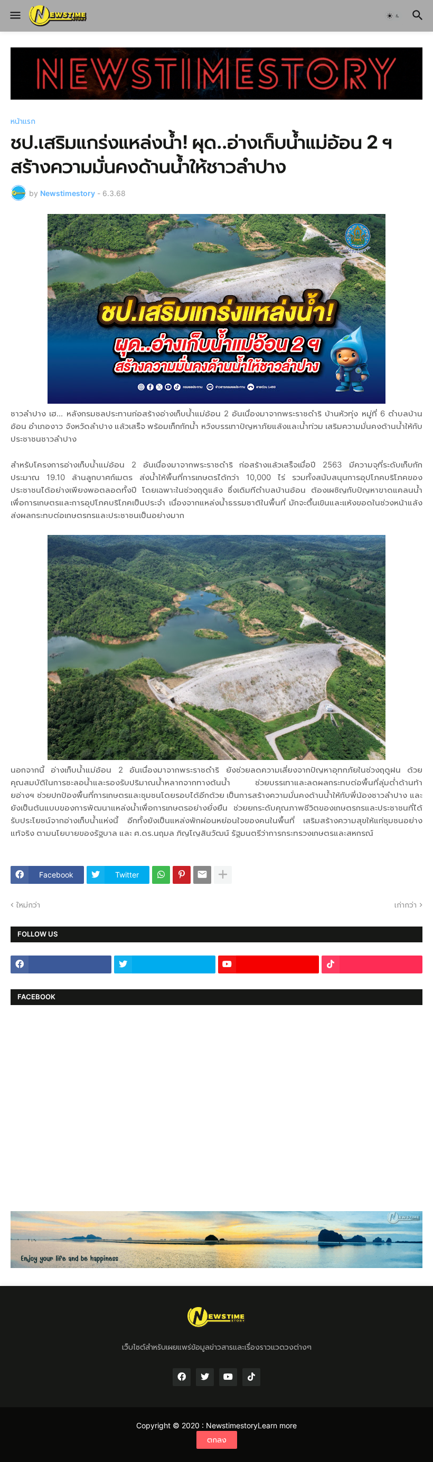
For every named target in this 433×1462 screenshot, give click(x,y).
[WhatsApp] (161, 875)
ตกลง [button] (217, 1439)
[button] (14, 16)
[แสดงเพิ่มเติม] (223, 875)
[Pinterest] (182, 875)
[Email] (202, 875)
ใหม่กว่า (28, 904)
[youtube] (268, 964)
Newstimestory (232, 1425)
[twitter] (164, 964)
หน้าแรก (23, 121)
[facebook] (61, 964)
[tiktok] (372, 964)
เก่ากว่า (405, 904)
